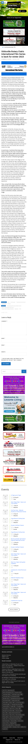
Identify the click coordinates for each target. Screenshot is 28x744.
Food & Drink (19, 702)
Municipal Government (8, 710)
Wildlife (23, 727)
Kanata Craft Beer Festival (17, 525)
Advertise (20, 738)
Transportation (7, 727)
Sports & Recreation (8, 725)
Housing (5, 708)
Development (15, 696)
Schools (13, 720)
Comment (4, 321)
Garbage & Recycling (16, 704)
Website (3, 351)
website (14, 295)
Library (17, 708)
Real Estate (6, 720)
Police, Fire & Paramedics (15, 716)
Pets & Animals (20, 714)
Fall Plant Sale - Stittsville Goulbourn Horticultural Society (18, 510)
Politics (5, 718)
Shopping (13, 722)
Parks (11, 714)
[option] (15, 47)
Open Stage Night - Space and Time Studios (18, 502)
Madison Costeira (7, 59)
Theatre (9, 303)
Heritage (20, 706)
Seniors (5, 722)
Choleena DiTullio (6, 669)
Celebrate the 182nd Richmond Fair (18, 570)
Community (13, 302)
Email (3, 345)
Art (8, 302)
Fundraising (4, 303)
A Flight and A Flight (16, 495)
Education (6, 698)
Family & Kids (15, 700)
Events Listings (5, 658)
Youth (5, 729)
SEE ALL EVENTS (14, 609)
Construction (6, 696)
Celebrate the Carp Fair (16, 600)
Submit (5, 738)
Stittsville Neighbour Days (17, 577)
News (5, 714)
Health (12, 706)
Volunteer (16, 727)
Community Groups (17, 694)
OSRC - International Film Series (8, 307)
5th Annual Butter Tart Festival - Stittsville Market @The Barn (18, 539)
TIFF (20, 308)
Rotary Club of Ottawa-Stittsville (8, 308)
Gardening (6, 706)
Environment (6, 700)
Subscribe (12, 738)
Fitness (11, 702)
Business (18, 692)
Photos (5, 716)
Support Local (5, 656)
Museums (19, 710)
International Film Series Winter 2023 (14, 305)
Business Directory (6, 655)
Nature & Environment (14, 712)
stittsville (16, 308)
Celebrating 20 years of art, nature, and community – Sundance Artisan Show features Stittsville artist (13, 665)
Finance (5, 702)
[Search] (23, 371)
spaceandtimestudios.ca (8, 647)
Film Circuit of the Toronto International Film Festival (13, 95)
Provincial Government (14, 718)
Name (3, 338)
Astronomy (11, 690)
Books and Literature (8, 692)
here (23, 297)
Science (20, 720)
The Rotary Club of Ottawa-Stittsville (10, 77)
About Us (17, 739)
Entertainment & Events (21, 302)
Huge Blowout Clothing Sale (18, 518)
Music (5, 712)
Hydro (11, 708)
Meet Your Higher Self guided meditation (18, 562)
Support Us (9, 739)
